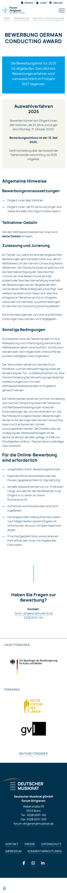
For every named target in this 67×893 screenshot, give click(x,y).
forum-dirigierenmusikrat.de (33, 823)
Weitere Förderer (33, 753)
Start (7, 18)
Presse (30, 844)
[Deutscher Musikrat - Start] (13, 9)
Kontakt (12, 844)
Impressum (13, 851)
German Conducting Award (50, 18)
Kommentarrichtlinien (45, 851)
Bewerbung (21, 18)
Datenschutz (51, 844)
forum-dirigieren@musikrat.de (33, 613)
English (58, 2)
